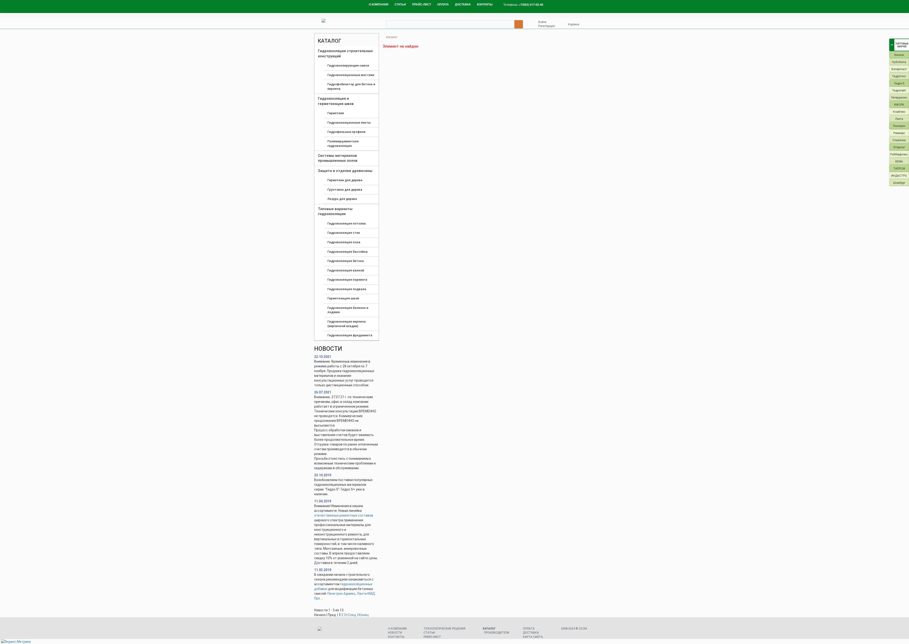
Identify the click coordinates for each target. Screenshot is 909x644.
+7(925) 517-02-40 (531, 4)
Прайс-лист (432, 637)
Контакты (396, 637)
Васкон (899, 55)
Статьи (429, 632)
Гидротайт (899, 90)
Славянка (899, 140)
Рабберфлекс (899, 154)
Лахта (899, 119)
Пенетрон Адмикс (341, 593)
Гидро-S (899, 83)
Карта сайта (533, 637)
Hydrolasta (899, 62)
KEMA (899, 161)
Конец (364, 615)
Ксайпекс (899, 111)
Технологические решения (444, 628)
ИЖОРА (899, 104)
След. (352, 615)
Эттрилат (899, 147)
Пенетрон (899, 126)
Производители (496, 632)
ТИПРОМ (899, 168)
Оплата (529, 628)
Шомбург (899, 183)
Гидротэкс (899, 76)
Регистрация (546, 26)
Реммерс (899, 133)
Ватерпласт (899, 69)
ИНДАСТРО (899, 175)
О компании (397, 628)
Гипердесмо (899, 97)
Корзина (573, 24)
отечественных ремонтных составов (343, 515)
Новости (395, 632)
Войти (542, 22)
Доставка (531, 632)
